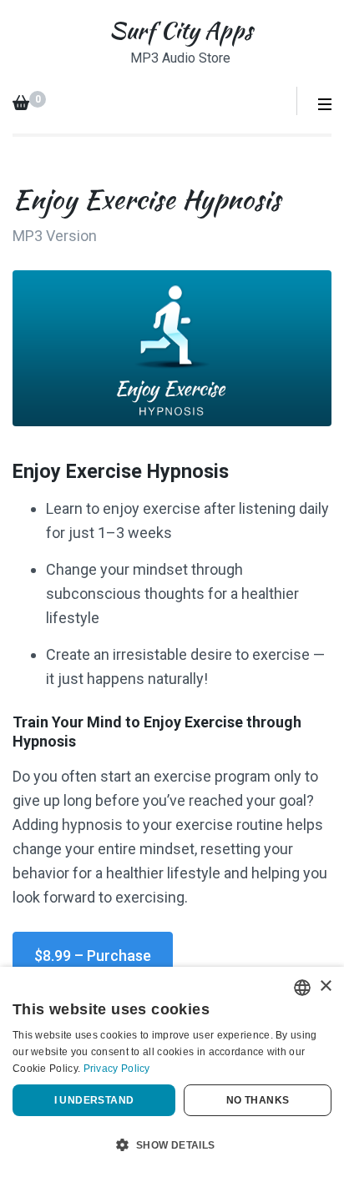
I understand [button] (94, 1100)
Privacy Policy (116, 1068)
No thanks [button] (258, 1100)
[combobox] (302, 987)
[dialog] (172, 1072)
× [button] (325, 986)
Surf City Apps (180, 30)
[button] (172, 1146)
